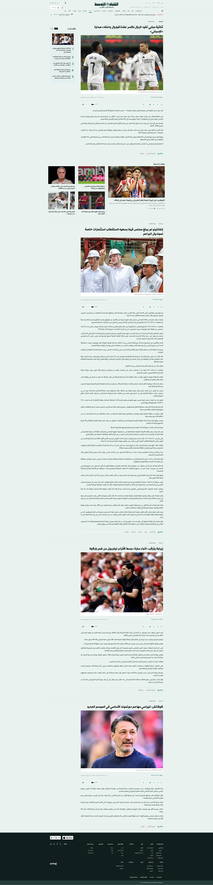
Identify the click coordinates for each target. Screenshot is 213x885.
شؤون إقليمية (160, 858)
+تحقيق (151, 871)
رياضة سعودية (160, 866)
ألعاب (69, 11)
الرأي (129, 11)
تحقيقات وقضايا (150, 868)
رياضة (140, 532)
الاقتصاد (123, 11)
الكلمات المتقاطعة (119, 866)
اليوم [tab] (56, 28)
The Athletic (155, 299)
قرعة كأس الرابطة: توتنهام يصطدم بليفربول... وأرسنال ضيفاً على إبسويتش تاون (62, 50)
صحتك (111, 848)
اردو (150, 3)
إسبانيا (142, 153)
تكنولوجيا (104, 11)
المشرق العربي (158, 855)
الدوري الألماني (151, 826)
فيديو (80, 11)
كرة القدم (152, 532)
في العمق (85, 11)
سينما (122, 853)
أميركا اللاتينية (150, 858)
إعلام (122, 855)
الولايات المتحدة (150, 848)
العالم (133, 11)
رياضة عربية (160, 868)
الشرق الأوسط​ (139, 11)
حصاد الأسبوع (150, 866)
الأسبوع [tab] (52, 28)
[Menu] (162, 11)
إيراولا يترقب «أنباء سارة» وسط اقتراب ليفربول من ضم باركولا (126, 549)
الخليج (160, 850)
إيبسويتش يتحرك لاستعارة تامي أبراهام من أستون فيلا (62, 70)
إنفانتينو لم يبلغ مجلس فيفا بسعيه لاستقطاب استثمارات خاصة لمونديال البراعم (135, 15)
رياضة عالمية (151, 21)
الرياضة (90, 11)
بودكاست (74, 11)
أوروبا (152, 850)
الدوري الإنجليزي (150, 690)
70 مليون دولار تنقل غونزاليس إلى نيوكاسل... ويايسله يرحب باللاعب (62, 64)
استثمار (133, 532)
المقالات (141, 848)
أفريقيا (151, 855)
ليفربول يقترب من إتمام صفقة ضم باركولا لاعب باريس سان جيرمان (62, 57)
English (158, 3)
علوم (112, 850)
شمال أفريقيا (158, 853)
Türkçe (153, 3)
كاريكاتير (141, 850)
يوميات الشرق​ (97, 11)
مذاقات (91, 848)
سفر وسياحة (90, 850)
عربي (162, 3)
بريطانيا (141, 690)
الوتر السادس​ (120, 850)
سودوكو (121, 868)
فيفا (146, 532)
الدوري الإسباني (151, 153)
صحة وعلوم (110, 11)
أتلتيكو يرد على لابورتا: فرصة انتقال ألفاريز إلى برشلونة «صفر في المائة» (139, 200)
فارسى (146, 3)
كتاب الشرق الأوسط (139, 853)
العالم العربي (161, 848)
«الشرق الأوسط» (154, 97)
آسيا (152, 853)
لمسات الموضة (90, 853)
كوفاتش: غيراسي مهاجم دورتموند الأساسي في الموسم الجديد (125, 707)
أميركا (127, 532)
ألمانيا (142, 826)
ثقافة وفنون (117, 11)
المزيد (65, 11)
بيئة (112, 853)
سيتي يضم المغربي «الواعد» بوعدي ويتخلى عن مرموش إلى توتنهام (61, 77)
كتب (122, 848)
